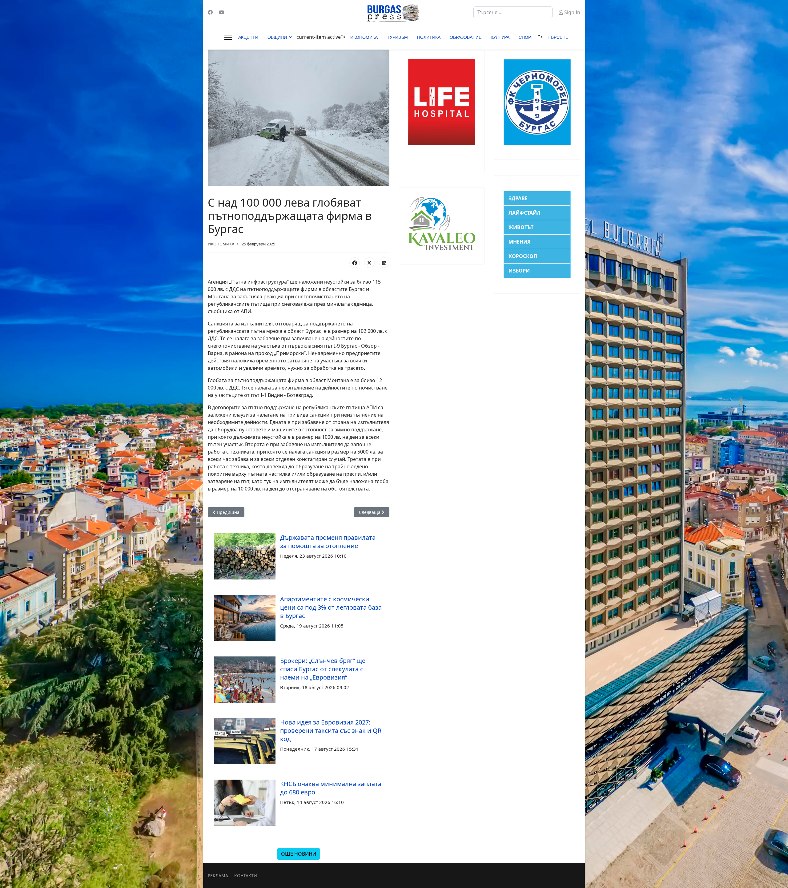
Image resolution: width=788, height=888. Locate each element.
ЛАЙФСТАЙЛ (525, 212)
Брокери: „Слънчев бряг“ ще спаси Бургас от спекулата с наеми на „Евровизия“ (322, 668)
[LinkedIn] (384, 262)
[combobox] (513, 12)
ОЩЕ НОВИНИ (298, 853)
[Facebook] (210, 12)
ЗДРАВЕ (518, 198)
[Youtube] (221, 12)
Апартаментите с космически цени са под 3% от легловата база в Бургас (331, 607)
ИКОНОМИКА (364, 37)
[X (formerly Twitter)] (369, 262)
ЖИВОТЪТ (521, 227)
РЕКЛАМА (218, 875)
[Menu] (228, 37)
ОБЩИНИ (277, 37)
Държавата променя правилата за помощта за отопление (328, 541)
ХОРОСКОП (523, 256)
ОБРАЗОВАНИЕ (465, 37)
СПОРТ (526, 37)
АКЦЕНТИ (248, 37)
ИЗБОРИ (519, 270)
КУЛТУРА (500, 37)
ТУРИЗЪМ (397, 37)
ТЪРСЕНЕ (558, 37)
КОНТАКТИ (245, 875)
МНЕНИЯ (520, 241)
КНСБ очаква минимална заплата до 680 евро (330, 788)
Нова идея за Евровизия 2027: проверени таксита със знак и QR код (330, 730)
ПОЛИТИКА (428, 37)
